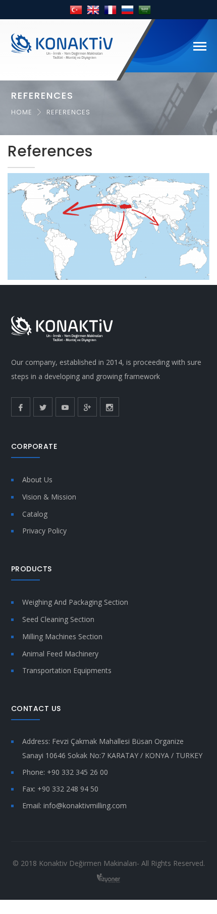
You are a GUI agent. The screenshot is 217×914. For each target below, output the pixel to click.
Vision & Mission (49, 497)
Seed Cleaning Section (58, 619)
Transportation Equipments (67, 670)
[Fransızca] (110, 9)
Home (21, 112)
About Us (37, 479)
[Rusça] (127, 9)
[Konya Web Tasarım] (108, 877)
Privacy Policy (44, 530)
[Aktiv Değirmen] (62, 46)
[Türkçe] (76, 9)
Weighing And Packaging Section (75, 602)
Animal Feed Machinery (60, 653)
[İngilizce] (93, 9)
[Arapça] (144, 9)
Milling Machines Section (62, 636)
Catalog (34, 514)
